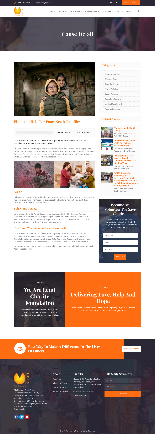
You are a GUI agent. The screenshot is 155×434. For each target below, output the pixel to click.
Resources (106, 11)
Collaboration (91, 11)
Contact (129, 11)
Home (52, 11)
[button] (138, 11)
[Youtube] (116, 2)
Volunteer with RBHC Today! (124, 129)
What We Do (75, 11)
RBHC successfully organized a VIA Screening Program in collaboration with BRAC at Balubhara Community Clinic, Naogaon (126, 179)
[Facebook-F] (105, 2)
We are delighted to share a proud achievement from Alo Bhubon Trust (125, 159)
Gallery (120, 11)
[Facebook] (16, 416)
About (61, 11)
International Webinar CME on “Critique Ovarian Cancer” (124, 143)
